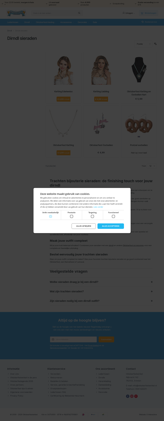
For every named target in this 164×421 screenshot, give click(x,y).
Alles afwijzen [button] (83, 226)
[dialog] (82, 210)
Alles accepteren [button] (110, 226)
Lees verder (98, 207)
